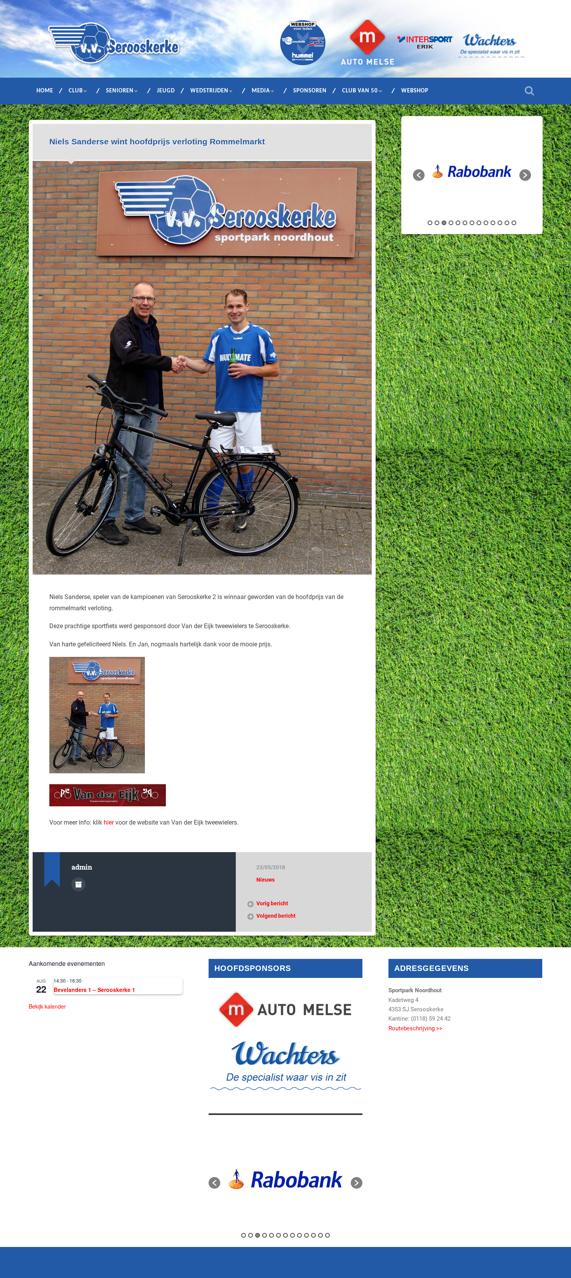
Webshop (414, 91)
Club (76, 91)
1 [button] (430, 223)
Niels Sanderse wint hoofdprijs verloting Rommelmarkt (157, 141)
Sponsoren (310, 91)
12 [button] (507, 223)
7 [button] (472, 223)
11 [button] (500, 223)
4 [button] (451, 223)
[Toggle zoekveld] (529, 91)
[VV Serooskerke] (113, 45)
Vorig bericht (272, 903)
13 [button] (514, 223)
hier (109, 822)
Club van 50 (360, 91)
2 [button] (437, 223)
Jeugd (166, 91)
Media (261, 91)
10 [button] (493, 223)
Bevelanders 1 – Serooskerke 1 (94, 989)
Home (45, 91)
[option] (472, 171)
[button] (419, 175)
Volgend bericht (276, 916)
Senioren (120, 91)
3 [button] (444, 223)
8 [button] (479, 223)
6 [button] (465, 223)
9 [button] (486, 223)
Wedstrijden (209, 91)
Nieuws (265, 880)
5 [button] (458, 223)
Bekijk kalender (47, 1006)
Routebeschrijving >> (415, 1028)
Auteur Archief (78, 884)
